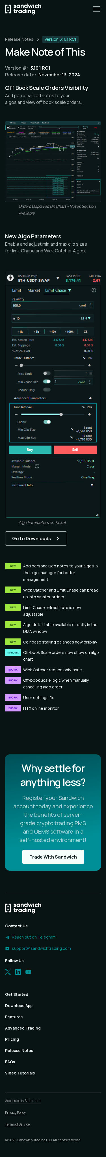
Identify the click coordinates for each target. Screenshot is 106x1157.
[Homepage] (23, 9)
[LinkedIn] (18, 972)
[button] (95, 9)
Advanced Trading (23, 1028)
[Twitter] (8, 972)
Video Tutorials (20, 1073)
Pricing (12, 1039)
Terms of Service (17, 1124)
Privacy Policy (15, 1112)
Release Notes (19, 1050)
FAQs (10, 1061)
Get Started (16, 994)
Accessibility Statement (23, 1100)
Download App (19, 1005)
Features (14, 1016)
